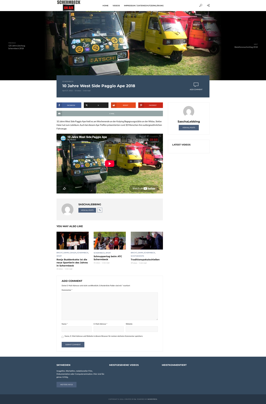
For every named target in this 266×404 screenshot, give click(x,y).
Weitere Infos (66, 385)
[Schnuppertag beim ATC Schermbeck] (110, 241)
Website (129, 324)
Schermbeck (67, 81)
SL (135, 399)
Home (105, 5)
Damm (66, 253)
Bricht (60, 253)
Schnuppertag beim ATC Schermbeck (108, 258)
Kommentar (67, 290)
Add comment (196, 89)
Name (65, 324)
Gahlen (73, 253)
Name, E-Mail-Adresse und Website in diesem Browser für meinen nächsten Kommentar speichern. (104, 336)
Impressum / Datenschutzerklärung (144, 5)
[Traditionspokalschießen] (147, 241)
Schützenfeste (137, 256)
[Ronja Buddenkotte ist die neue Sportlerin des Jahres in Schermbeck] (73, 241)
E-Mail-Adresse (100, 324)
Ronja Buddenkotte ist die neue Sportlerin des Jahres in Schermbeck (72, 262)
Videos (116, 5)
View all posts (87, 210)
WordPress (152, 399)
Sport (59, 256)
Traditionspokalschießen (145, 259)
